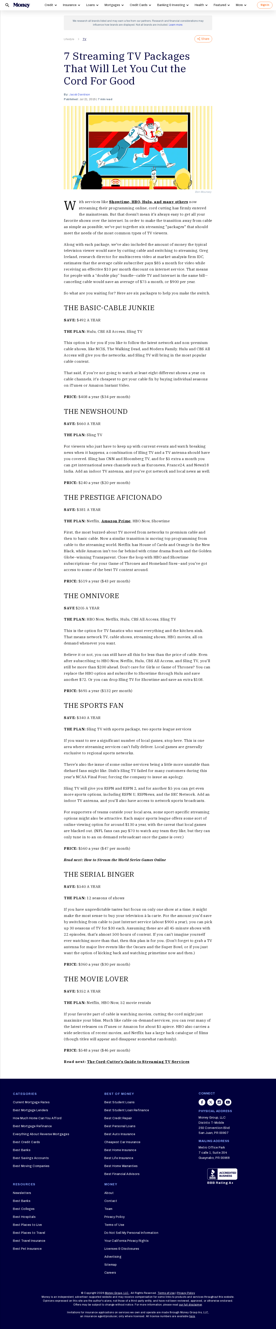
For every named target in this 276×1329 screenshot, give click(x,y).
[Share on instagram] (219, 1102)
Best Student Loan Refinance (126, 1110)
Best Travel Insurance (29, 1240)
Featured (220, 5)
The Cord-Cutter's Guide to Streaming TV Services (138, 1061)
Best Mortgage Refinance (32, 1126)
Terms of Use (114, 1224)
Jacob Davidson (79, 94)
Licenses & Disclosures (121, 1248)
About (109, 1193)
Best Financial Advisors (122, 1174)
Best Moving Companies (31, 1166)
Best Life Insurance (118, 1158)
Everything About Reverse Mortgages (41, 1134)
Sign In (264, 4)
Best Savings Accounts (31, 1158)
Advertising (113, 1256)
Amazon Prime (116, 521)
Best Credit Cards (26, 1142)
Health (199, 5)
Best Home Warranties (121, 1166)
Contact (110, 1201)
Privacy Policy (114, 1217)
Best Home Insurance (120, 1150)
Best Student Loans (119, 1102)
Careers (110, 1272)
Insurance (70, 5)
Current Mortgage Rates (31, 1102)
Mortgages (112, 5)
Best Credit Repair (118, 1118)
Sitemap (110, 1264)
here (192, 1316)
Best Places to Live (27, 1224)
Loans (90, 5)
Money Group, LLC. (117, 1293)
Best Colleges (24, 1209)
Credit (49, 5)
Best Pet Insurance (27, 1248)
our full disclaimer (190, 1304)
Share (205, 38)
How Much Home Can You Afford (37, 1118)
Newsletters (22, 1193)
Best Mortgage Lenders (30, 1110)
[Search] (7, 5)
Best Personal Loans (120, 1126)
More (239, 5)
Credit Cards (138, 5)
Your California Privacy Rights (126, 1240)
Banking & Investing (171, 5)
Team (108, 1209)
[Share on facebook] (202, 1102)
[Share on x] (210, 1102)
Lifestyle (69, 39)
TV (84, 39)
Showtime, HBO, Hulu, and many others (148, 201)
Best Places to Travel (29, 1232)
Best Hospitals (24, 1217)
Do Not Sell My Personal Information (131, 1232)
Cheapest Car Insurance (122, 1142)
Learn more (175, 24)
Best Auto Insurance (119, 1134)
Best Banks (21, 1150)
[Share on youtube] (227, 1102)
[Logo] (21, 5)
